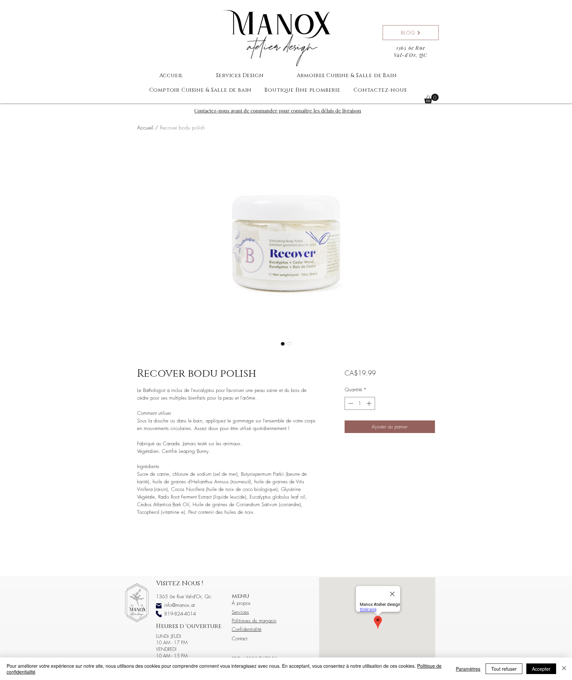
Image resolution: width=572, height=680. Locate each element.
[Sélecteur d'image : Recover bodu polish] (282, 343)
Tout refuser (504, 668)
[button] (431, 98)
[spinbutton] (359, 403)
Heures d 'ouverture (188, 626)
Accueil (145, 127)
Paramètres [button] (468, 668)
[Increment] (369, 403)
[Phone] (159, 614)
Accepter (541, 668)
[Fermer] (564, 669)
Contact (239, 638)
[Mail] (159, 606)
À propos (241, 603)
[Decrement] (350, 403)
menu (240, 596)
